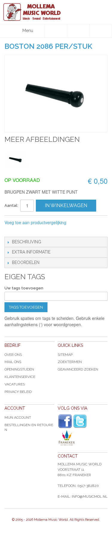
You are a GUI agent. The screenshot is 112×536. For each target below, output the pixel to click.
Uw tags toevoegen (23, 288)
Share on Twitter (34, 231)
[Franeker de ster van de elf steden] (83, 438)
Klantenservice (19, 377)
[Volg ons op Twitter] (80, 421)
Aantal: (11, 205)
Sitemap (65, 355)
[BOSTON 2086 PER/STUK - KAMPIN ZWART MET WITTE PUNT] (15, 159)
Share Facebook (22, 231)
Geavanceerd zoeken (78, 369)
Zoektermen (70, 362)
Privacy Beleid (18, 392)
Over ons (13, 355)
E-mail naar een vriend (10, 231)
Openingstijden (19, 369)
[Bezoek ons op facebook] (65, 421)
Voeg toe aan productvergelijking (35, 222)
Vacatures (14, 384)
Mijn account (17, 417)
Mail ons (12, 362)
